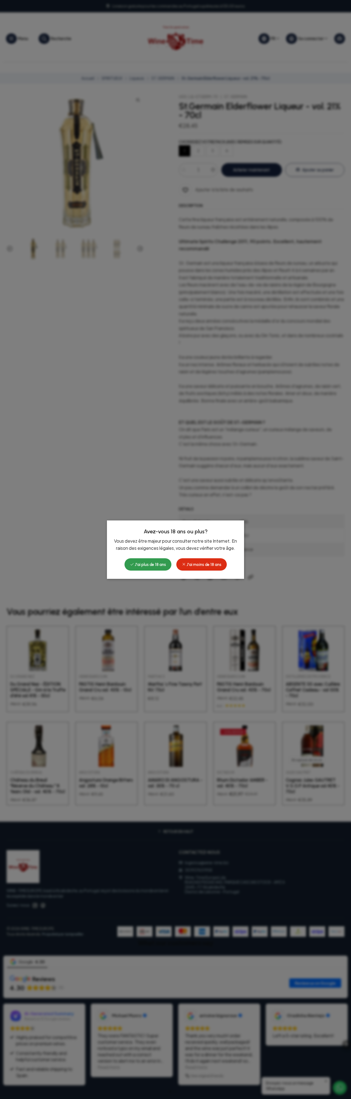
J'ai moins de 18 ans (203, 564)
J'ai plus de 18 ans (150, 564)
